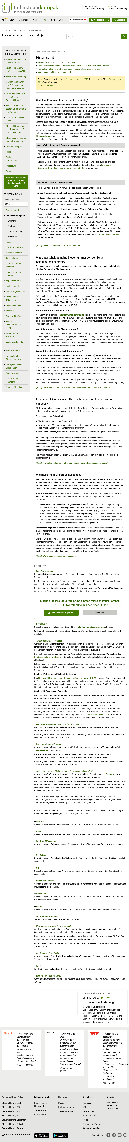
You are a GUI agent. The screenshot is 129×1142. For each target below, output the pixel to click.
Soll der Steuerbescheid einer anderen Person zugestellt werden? (64, 771)
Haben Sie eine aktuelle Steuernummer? (53, 926)
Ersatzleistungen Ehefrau (13, 274)
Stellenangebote (65, 1111)
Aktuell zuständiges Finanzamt (49, 641)
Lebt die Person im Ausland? (48, 976)
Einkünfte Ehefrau (14, 253)
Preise (35, 20)
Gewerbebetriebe (13, 305)
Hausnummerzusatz (45, 881)
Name (38, 831)
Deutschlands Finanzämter (40, 1104)
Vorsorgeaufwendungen (15, 343)
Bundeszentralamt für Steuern (47, 657)
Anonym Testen (99, 612)
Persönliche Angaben (45, 51)
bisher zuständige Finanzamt (108, 234)
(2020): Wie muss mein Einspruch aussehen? (56, 556)
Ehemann (110, 774)
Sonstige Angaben (14, 373)
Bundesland (41, 624)
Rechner (9, 152)
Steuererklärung (43, 136)
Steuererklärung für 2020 (77, 79)
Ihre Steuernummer (44, 571)
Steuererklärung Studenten (14, 1120)
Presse (9, 171)
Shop (61, 20)
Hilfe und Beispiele (14, 146)
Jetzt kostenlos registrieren (63, 613)
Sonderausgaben (13, 350)
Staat (38, 966)
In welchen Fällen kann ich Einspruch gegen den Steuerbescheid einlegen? (71, 69)
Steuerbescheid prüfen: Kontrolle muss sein (16, 139)
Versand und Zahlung (92, 1124)
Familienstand (12, 210)
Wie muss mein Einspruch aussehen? (54, 72)
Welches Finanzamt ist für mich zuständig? (57, 62)
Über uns (62, 1097)
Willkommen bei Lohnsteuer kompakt (16, 61)
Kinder (9, 242)
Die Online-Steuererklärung (28, 11)
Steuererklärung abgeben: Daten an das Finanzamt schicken (15, 129)
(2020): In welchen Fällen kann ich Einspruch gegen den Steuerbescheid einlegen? (72, 463)
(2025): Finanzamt (46, 85)
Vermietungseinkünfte (15, 291)
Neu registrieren (101, 20)
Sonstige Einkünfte (14, 316)
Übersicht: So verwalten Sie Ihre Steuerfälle (16, 69)
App (4, 20)
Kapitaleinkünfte (13, 281)
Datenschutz (88, 1111)
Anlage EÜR (11, 311)
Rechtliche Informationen (12, 159)
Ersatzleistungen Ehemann (13, 265)
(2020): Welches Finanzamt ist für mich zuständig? (58, 245)
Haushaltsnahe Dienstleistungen (13, 357)
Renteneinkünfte (13, 286)
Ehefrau (11, 226)
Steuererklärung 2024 (11, 1107)
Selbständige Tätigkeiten (12, 298)
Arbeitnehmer (12, 258)
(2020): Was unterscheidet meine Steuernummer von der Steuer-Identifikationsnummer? (75, 387)
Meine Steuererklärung (16, 76)
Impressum (11, 166)
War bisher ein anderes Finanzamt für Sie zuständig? (59, 724)
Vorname (40, 821)
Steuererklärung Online (13, 1097)
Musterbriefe (40, 1114)
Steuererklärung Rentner (13, 1128)
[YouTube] (125, 1135)
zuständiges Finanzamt (49, 744)
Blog (53, 20)
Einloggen (120, 20)
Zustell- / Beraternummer (47, 916)
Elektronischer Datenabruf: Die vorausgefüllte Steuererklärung (15, 85)
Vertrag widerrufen (91, 1128)
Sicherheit (23, 20)
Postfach (40, 906)
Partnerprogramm (66, 1107)
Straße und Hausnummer (47, 841)
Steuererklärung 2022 (11, 1115)
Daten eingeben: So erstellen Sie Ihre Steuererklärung (16, 97)
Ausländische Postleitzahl (47, 953)
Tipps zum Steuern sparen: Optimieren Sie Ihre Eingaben (16, 108)
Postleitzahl (41, 855)
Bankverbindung (15, 231)
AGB (84, 1107)
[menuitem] (78, 20)
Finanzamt (60, 51)
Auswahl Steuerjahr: (13, 199)
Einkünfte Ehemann (14, 247)
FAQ (44, 20)
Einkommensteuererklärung (73, 315)
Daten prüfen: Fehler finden (15, 119)
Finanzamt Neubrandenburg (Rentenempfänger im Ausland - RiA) (67, 678)
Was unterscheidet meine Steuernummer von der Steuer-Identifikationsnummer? (73, 66)
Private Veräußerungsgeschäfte (13, 324)
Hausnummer (42, 893)
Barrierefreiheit (89, 1115)
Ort (37, 868)
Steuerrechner (40, 1110)
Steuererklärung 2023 (11, 1111)
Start (12, 20)
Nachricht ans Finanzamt (12, 380)
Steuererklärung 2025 (11, 1103)
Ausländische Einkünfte (12, 335)
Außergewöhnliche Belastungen (14, 366)
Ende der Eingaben (14, 387)
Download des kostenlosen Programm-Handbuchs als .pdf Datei (16, 181)
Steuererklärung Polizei (12, 1124)
